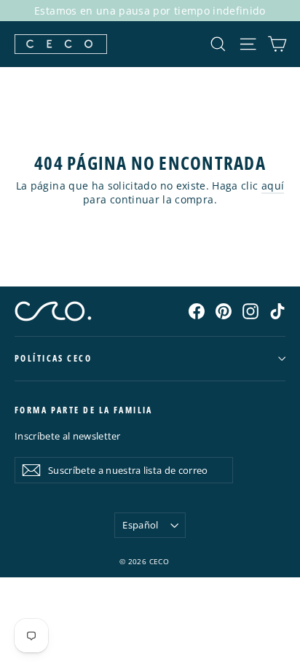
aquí (272, 185)
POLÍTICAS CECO (53, 358)
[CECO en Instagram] (250, 311)
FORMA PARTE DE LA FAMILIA (84, 410)
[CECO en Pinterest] (224, 311)
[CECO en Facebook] (197, 311)
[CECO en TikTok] (277, 311)
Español (140, 524)
